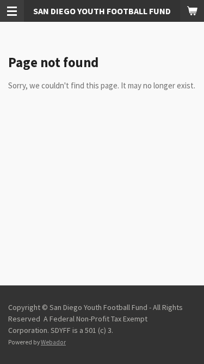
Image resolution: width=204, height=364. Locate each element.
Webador (53, 342)
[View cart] (192, 11)
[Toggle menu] (12, 11)
